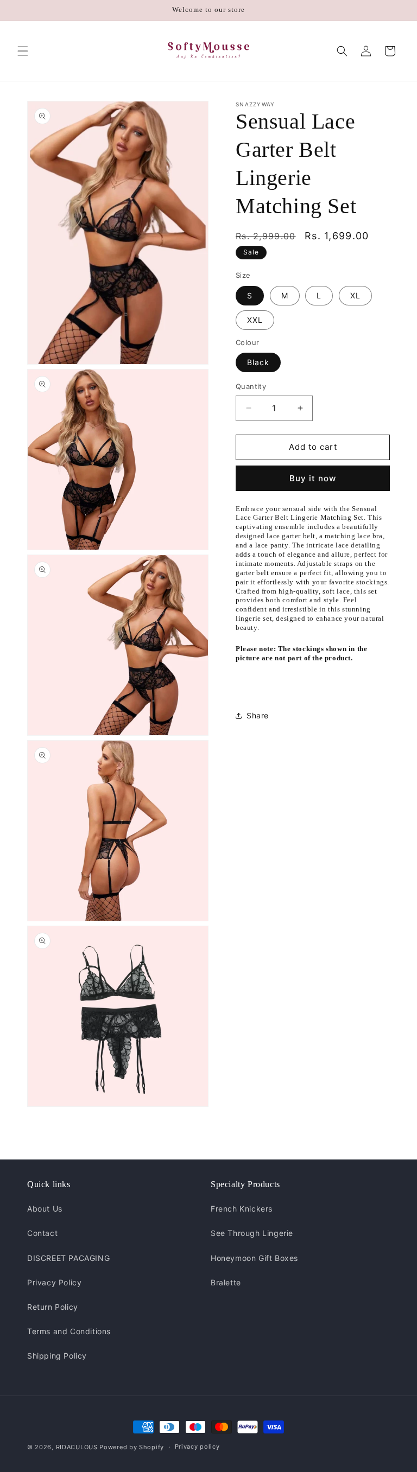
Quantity (251, 386)
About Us (44, 1208)
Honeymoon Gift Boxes (254, 1258)
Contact (42, 1233)
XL (355, 295)
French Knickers (242, 1208)
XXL (255, 319)
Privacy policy (197, 1446)
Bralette (226, 1282)
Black (258, 362)
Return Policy (52, 1306)
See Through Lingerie (252, 1233)
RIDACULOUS (77, 1447)
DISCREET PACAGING (68, 1258)
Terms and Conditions (69, 1331)
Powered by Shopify (131, 1447)
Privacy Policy (54, 1282)
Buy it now (312, 478)
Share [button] (258, 715)
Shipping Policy (57, 1355)
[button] (23, 51)
